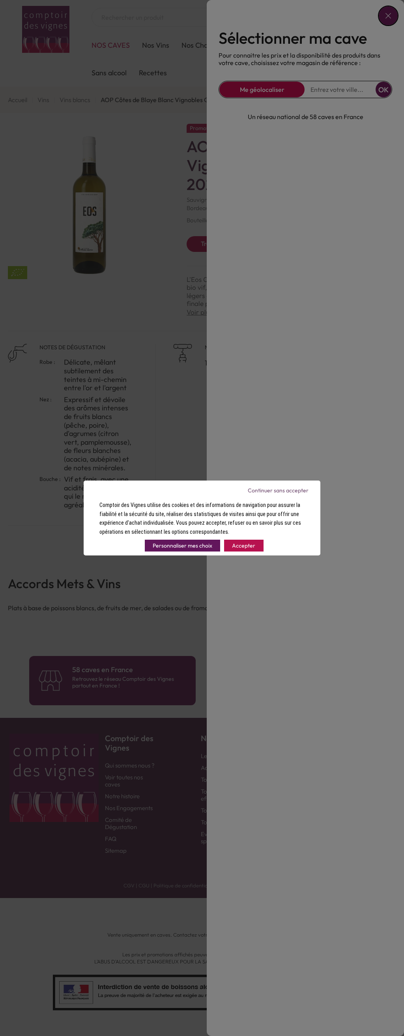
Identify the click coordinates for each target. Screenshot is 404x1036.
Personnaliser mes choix (182, 545)
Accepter (243, 545)
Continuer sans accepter (278, 490)
